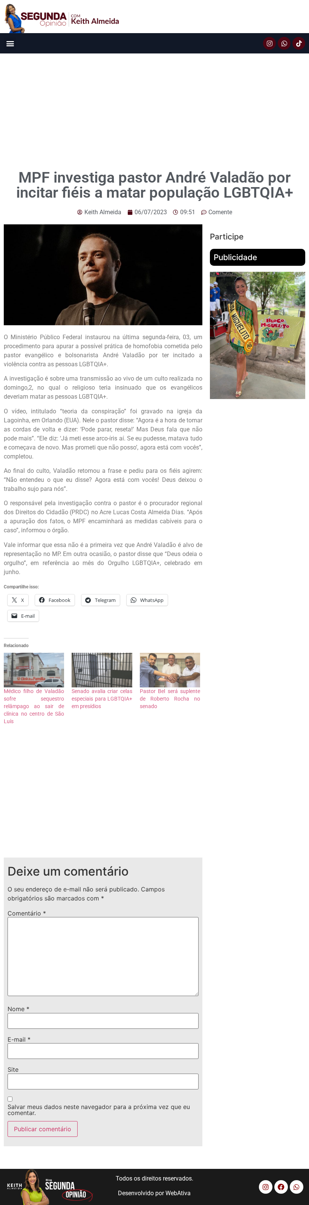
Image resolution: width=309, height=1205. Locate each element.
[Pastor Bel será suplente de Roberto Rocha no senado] (170, 670)
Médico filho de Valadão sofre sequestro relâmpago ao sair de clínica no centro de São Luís (34, 706)
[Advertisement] (154, 110)
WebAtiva (178, 1193)
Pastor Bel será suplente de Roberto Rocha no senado (170, 698)
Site (13, 1069)
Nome (18, 1009)
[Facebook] (281, 1187)
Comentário (27, 913)
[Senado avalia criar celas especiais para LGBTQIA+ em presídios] (102, 670)
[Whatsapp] (284, 43)
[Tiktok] (298, 43)
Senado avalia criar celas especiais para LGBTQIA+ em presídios (102, 698)
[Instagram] (269, 43)
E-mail (19, 1039)
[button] (10, 43)
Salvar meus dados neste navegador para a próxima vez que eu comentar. (99, 1110)
